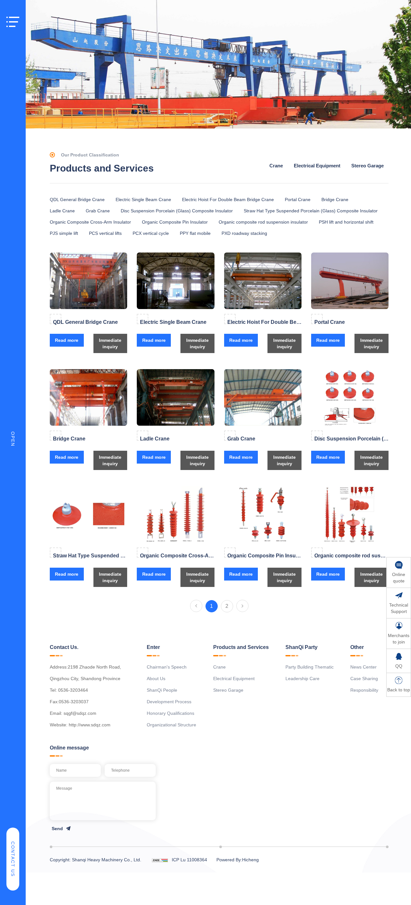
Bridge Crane (334, 199)
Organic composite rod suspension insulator (263, 222)
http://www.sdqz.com (89, 724)
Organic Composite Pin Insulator (175, 222)
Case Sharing (364, 678)
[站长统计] (160, 859)
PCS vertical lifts (105, 233)
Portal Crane (297, 199)
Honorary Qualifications (170, 713)
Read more (66, 340)
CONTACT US (12, 859)
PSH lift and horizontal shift (346, 222)
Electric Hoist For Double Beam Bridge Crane (228, 199)
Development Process (169, 701)
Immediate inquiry (110, 343)
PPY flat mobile (195, 233)
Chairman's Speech (167, 667)
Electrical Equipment (317, 165)
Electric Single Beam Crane (143, 199)
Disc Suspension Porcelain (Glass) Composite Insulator (177, 210)
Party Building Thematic (309, 667)
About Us (156, 678)
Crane (276, 165)
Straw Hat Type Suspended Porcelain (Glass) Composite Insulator (311, 210)
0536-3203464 (73, 690)
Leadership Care (302, 678)
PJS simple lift (64, 233)
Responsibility (364, 690)
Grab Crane (98, 210)
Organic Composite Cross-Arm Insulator (90, 222)
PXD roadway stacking (244, 233)
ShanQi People (162, 690)
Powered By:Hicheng (237, 859)
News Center (363, 667)
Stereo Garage (367, 165)
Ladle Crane (62, 210)
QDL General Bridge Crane (77, 199)
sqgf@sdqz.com (80, 713)
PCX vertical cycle (151, 233)
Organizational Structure (171, 724)
